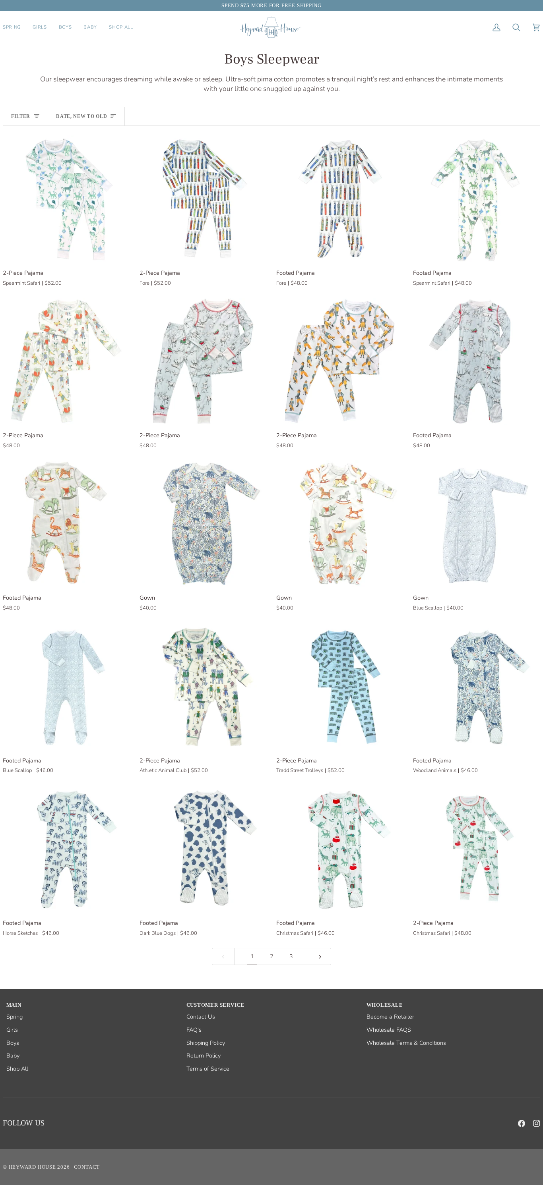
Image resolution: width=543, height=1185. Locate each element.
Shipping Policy (205, 1043)
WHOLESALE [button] (385, 1005)
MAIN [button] (13, 1005)
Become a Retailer (390, 1017)
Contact (87, 1167)
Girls (12, 1030)
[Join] (520, 1160)
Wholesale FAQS (389, 1030)
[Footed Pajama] (339, 198)
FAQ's (194, 1030)
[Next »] (320, 956)
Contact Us (200, 1017)
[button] (15, 27)
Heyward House (32, 1167)
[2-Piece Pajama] (66, 198)
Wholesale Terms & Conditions (406, 1043)
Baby (12, 1056)
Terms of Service (207, 1069)
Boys (12, 1043)
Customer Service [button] (215, 1005)
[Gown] (203, 523)
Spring (14, 1017)
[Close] (529, 1110)
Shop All (17, 1069)
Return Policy (203, 1056)
